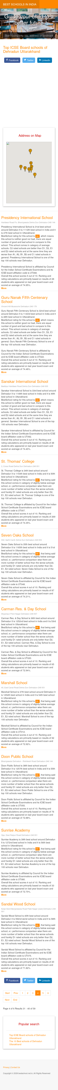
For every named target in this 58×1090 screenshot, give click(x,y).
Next (7, 999)
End (15, 999)
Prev (16, 992)
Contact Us (15, 1067)
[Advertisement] (29, 92)
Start (7, 992)
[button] (30, 151)
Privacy (6, 1067)
